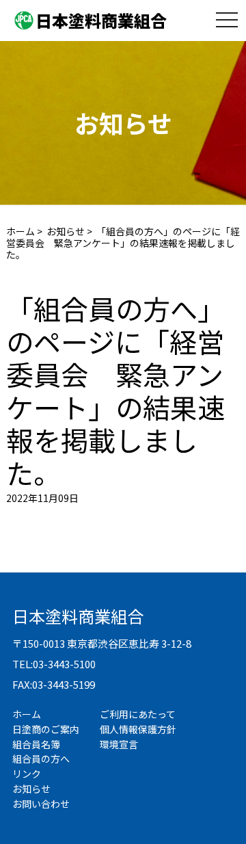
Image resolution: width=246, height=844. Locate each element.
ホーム (20, 231)
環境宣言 (119, 744)
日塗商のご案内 (45, 729)
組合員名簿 (36, 744)
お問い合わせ (41, 803)
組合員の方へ (41, 758)
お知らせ (65, 231)
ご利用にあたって (138, 714)
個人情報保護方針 (138, 729)
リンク (26, 773)
